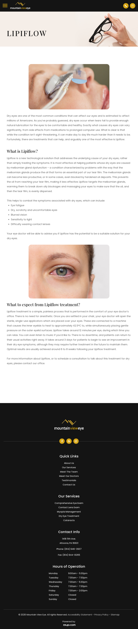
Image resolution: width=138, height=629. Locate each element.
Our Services (69, 467)
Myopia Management (69, 511)
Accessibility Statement (80, 614)
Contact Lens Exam (69, 507)
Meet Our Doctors (69, 476)
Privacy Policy (101, 614)
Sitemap (115, 614)
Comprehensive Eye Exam (69, 503)
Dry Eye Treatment (69, 516)
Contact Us (69, 484)
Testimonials (69, 480)
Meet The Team (69, 471)
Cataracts (69, 520)
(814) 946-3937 (73, 549)
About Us (69, 463)
